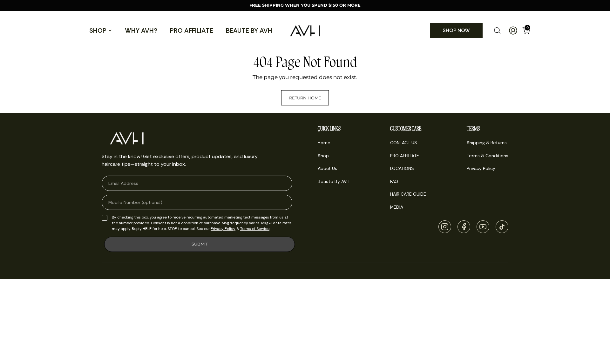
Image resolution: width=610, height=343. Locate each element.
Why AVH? (141, 30)
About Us (327, 168)
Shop (97, 30)
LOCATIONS (402, 168)
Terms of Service (254, 228)
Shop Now (456, 30)
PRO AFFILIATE (191, 30)
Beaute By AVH (249, 30)
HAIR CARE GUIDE (408, 194)
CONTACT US (403, 142)
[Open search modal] (497, 30)
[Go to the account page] (510, 30)
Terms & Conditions (487, 155)
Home (324, 142)
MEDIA (396, 207)
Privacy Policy (223, 228)
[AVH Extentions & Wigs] (305, 30)
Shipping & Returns (487, 142)
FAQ (394, 181)
